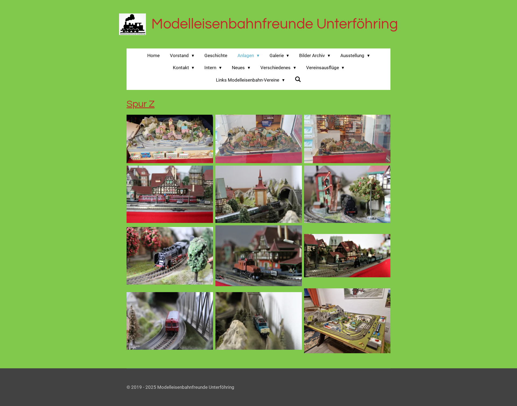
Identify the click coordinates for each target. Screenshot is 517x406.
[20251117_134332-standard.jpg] (347, 320)
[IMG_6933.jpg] (258, 194)
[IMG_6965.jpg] (169, 255)
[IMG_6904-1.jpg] (169, 194)
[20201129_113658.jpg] (169, 138)
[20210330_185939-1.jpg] (347, 138)
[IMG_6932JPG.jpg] (258, 320)
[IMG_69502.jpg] (258, 255)
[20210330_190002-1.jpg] (258, 138)
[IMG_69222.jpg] (347, 255)
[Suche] (298, 79)
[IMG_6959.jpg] (347, 194)
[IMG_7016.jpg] (169, 320)
